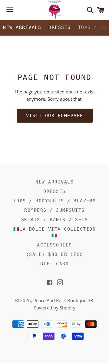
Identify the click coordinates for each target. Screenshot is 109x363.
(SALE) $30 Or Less (54, 254)
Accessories (54, 245)
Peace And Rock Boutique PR (63, 300)
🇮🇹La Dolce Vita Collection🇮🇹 (54, 232)
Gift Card (54, 264)
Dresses (59, 27)
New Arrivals (22, 27)
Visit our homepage (54, 115)
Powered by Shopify (54, 308)
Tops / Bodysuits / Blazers (54, 201)
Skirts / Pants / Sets (54, 219)
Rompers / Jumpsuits (54, 210)
